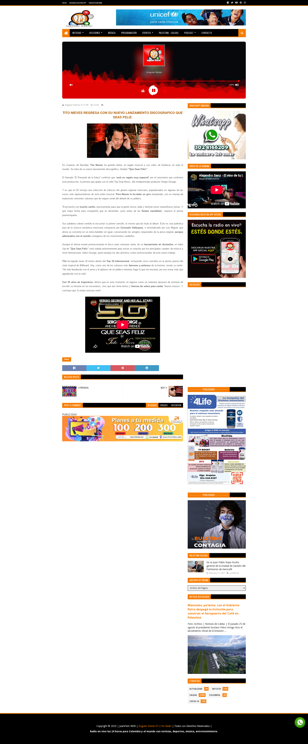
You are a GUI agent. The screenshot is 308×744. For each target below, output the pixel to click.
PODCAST (188, 33)
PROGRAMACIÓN (129, 33)
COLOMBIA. (214, 695)
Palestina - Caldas (168, 33)
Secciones (94, 33)
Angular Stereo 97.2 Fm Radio (154, 726)
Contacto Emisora (95, 2)
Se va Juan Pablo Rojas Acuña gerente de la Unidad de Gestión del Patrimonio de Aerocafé (225, 566)
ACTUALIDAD (195, 689)
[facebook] (228, 2)
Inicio (64, 2)
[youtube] (236, 2)
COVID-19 (194, 701)
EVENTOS (146, 33)
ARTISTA (216, 689)
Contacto (206, 33)
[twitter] (232, 2)
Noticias (76, 33)
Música (111, 33)
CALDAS (193, 695)
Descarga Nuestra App (77, 2)
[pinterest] (240, 2)
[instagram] (244, 2)
